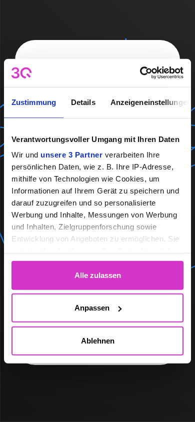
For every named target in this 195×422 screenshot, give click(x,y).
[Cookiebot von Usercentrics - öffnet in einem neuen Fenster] (140, 73)
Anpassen (92, 308)
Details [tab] (83, 102)
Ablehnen (97, 340)
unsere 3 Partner (71, 154)
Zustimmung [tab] (34, 102)
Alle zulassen (97, 274)
